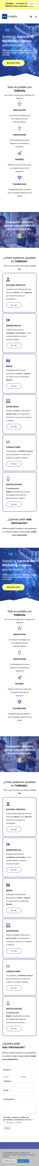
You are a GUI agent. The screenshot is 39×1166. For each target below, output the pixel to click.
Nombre (7, 1070)
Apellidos (24, 1077)
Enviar (7, 1128)
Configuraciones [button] (9, 1161)
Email (6, 1090)
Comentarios (9, 1099)
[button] (30, 16)
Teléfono (7, 1081)
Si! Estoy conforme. (14, 1122)
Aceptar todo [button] (23, 1161)
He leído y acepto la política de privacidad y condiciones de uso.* (18, 1118)
